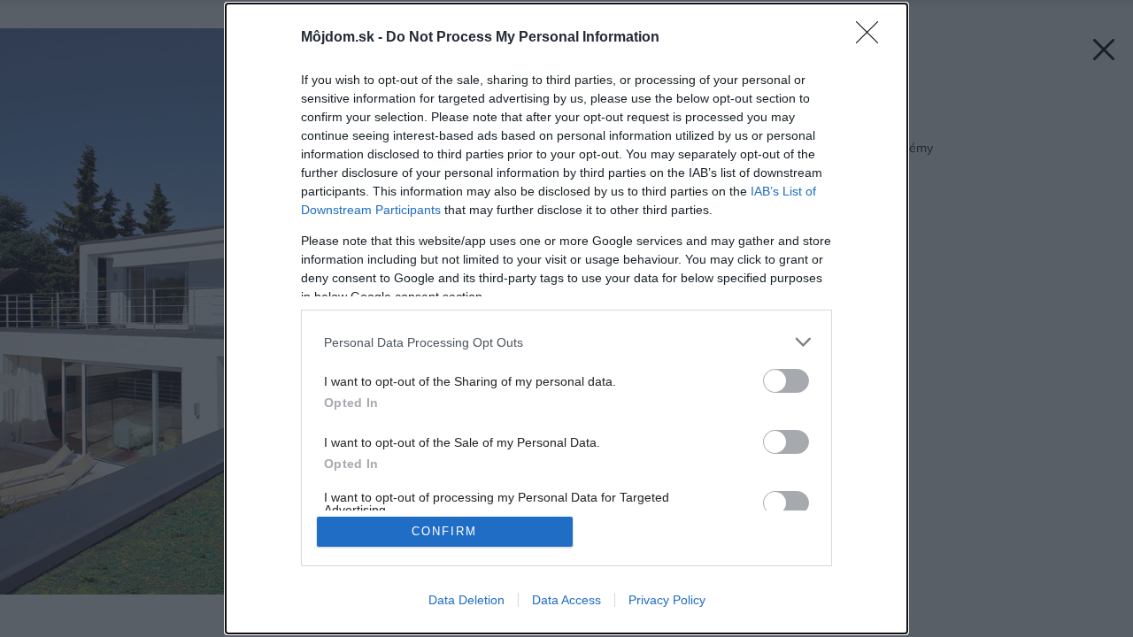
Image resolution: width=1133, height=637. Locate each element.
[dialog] (566, 318)
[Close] (873, 38)
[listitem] (566, 342)
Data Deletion (466, 600)
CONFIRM (444, 531)
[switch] (786, 381)
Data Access (566, 600)
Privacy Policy (666, 600)
